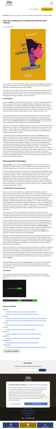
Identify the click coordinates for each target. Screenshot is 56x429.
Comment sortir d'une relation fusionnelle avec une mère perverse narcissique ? (26, 347)
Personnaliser (17, 404)
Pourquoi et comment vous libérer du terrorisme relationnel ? (21, 311)
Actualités (18, 15)
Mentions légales (28, 408)
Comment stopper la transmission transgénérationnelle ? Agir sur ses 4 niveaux (26, 320)
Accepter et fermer (37, 403)
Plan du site (28, 415)
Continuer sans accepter (14, 400)
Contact (28, 426)
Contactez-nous (47, 9)
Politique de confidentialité (28, 411)
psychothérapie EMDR (40, 262)
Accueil (13, 15)
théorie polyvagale (11, 264)
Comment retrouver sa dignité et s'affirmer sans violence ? (20, 329)
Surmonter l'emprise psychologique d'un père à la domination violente (23, 334)
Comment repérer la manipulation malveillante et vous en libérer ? (22, 342)
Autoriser (19, 288)
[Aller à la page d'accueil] (9, 3)
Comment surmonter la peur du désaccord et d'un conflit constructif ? (23, 338)
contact (4, 277)
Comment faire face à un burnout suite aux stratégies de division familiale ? (25, 325)
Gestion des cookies (28, 413)
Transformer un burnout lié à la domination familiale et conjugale (22, 314)
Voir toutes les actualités (12, 351)
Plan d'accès (11, 426)
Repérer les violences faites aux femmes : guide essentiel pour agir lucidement (26, 318)
